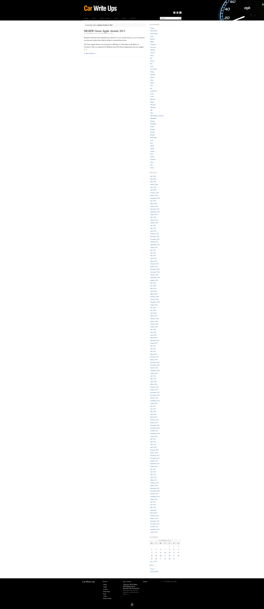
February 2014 (154, 450)
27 (160, 559)
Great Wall (153, 69)
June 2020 (153, 286)
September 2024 (155, 198)
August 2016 (154, 373)
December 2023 (154, 209)
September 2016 (155, 370)
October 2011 (154, 526)
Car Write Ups (88, 581)
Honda (152, 72)
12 (156, 552)
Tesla (151, 154)
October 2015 (154, 398)
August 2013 (154, 466)
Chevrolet (153, 47)
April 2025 (153, 190)
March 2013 (153, 480)
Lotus (152, 96)
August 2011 (154, 532)
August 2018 (154, 327)
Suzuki (152, 151)
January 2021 (154, 266)
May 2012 (153, 507)
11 (151, 552)
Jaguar (152, 83)
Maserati (152, 99)
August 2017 (154, 343)
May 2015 (153, 412)
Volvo (152, 162)
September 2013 (155, 463)
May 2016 (153, 379)
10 (178, 549)
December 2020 (154, 269)
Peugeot (152, 129)
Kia (151, 88)
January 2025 (154, 195)
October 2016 (154, 368)
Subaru (152, 148)
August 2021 (154, 247)
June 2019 (153, 310)
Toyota (152, 157)
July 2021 (153, 250)
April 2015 (153, 414)
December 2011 (154, 521)
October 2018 (154, 324)
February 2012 (154, 516)
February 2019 (154, 318)
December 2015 (154, 392)
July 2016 (153, 376)
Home (86, 18)
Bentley (152, 39)
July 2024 (153, 201)
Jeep (151, 85)
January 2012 (154, 518)
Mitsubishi (153, 118)
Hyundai (152, 75)
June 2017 (153, 349)
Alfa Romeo (153, 31)
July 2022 (153, 225)
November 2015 (155, 395)
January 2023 (154, 220)
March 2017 (153, 354)
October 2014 (154, 431)
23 (174, 556)
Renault (152, 135)
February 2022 (154, 234)
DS (151, 58)
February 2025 (154, 193)
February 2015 (154, 420)
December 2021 (154, 236)
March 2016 (153, 384)
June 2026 (153, 179)
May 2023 (153, 217)
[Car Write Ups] (110, 13)
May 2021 (153, 255)
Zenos (152, 168)
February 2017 (154, 357)
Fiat (151, 64)
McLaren (153, 105)
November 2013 (155, 458)
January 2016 (154, 390)
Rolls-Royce (153, 137)
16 (174, 552)
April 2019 (153, 313)
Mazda (152, 102)
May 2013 (153, 475)
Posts (104, 594)
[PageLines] (132, 606)
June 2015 (153, 409)
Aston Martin (154, 33)
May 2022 (153, 228)
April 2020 (153, 291)
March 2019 (153, 316)
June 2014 (153, 442)
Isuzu (151, 80)
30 (174, 559)
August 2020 (154, 280)
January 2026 (154, 184)
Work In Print (105, 18)
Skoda (152, 146)
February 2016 (154, 387)
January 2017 (154, 360)
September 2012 (155, 496)
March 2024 (153, 204)
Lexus (152, 94)
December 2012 (154, 488)
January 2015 (154, 423)
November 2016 (155, 365)
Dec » (155, 561)
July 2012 (153, 502)
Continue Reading (90, 53)
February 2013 (154, 483)
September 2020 (155, 277)
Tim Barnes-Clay (92, 33)
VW (151, 165)
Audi (151, 36)
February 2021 (154, 264)
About (94, 18)
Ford (151, 66)
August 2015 (154, 403)
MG (151, 110)
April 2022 (153, 231)
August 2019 (154, 305)
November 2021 (155, 239)
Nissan (152, 127)
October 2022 (154, 223)
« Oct (151, 561)
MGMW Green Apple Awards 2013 (104, 31)
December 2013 (154, 455)
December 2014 (154, 425)
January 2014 (154, 453)
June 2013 (153, 472)
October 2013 (154, 461)
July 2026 (153, 176)
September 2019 (155, 302)
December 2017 (154, 340)
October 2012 (154, 494)
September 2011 (155, 529)
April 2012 (153, 510)
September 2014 (155, 433)
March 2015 (153, 417)
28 (165, 559)
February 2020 (154, 297)
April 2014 (153, 447)
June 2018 (153, 332)
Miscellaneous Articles (156, 116)
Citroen (152, 53)
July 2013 (153, 469)
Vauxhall (152, 159)
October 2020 (154, 275)
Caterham (153, 44)
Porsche (152, 132)
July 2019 (153, 308)
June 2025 (153, 187)
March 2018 (153, 338)
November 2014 (155, 428)
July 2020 (153, 283)
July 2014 (153, 439)
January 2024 (154, 206)
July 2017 (153, 346)
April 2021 (153, 258)
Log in (152, 569)
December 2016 (154, 362)
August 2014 (154, 436)
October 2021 (154, 242)
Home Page (106, 591)
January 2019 (154, 321)
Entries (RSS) (154, 571)
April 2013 (153, 477)
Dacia (152, 55)
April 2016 (153, 381)
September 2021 (155, 245)
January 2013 (154, 485)
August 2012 (154, 499)
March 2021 (153, 261)
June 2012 (153, 505)
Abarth (152, 28)
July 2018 (153, 329)
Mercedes (153, 107)
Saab (151, 140)
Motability (153, 124)
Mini (151, 113)
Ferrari (152, 61)
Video (116, 18)
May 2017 (153, 351)
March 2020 (153, 294)
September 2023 (155, 212)
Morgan (152, 121)
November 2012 (155, 491)
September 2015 (155, 401)
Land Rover (153, 91)
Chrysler (152, 50)
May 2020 (153, 288)
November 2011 (155, 524)
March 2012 (153, 513)
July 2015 (153, 406)
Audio (124, 18)
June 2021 (153, 253)
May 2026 (153, 182)
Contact (133, 18)
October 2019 (154, 299)
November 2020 (155, 272)
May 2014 (153, 444)
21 (165, 556)
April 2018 (153, 335)
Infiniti (152, 77)
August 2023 (154, 214)
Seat (151, 143)
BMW (152, 42)
